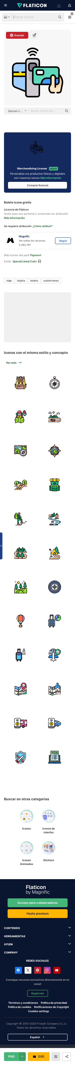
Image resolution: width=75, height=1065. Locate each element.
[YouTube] (56, 970)
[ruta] (54, 382)
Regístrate (37, 993)
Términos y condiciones (23, 1002)
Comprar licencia (37, 185)
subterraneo (51, 280)
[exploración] (20, 450)
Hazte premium (38, 913)
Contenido (12, 928)
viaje (9, 280)
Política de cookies (19, 1007)
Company (11, 952)
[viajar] (54, 655)
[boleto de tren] (54, 723)
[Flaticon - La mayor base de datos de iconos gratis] (32, 5)
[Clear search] (51, 17)
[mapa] (54, 689)
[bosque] (20, 553)
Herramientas (14, 936)
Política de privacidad (54, 1002)
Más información (50, 177)
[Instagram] (47, 970)
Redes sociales (37, 960)
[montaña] (54, 416)
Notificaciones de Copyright (51, 1007)
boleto (34, 280)
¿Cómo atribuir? (42, 226)
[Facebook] (18, 970)
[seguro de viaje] (20, 757)
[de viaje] (54, 621)
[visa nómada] (54, 757)
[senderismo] (20, 518)
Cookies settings (38, 1011)
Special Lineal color (25, 261)
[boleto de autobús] (20, 723)
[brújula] (54, 587)
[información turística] (20, 655)
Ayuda (8, 944)
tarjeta (21, 280)
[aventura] (20, 416)
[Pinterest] (37, 970)
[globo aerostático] (20, 621)
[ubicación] (20, 689)
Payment (35, 255)
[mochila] (20, 382)
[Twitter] (28, 970)
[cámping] (54, 553)
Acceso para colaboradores (37, 903)
